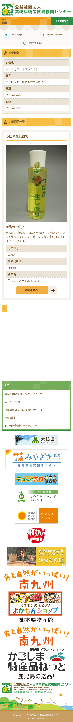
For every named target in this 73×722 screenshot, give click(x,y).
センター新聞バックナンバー (21, 425)
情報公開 (10, 417)
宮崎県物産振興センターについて (24, 394)
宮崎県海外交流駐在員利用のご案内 (25, 409)
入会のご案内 (12, 401)
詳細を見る (31, 290)
